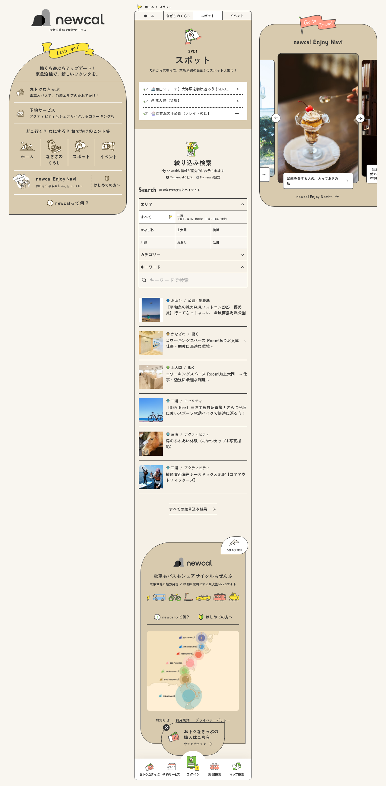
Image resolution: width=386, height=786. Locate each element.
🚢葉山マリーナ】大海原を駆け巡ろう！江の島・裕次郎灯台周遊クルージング (197, 88)
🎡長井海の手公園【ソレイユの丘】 (181, 113)
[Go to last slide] (275, 118)
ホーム (149, 7)
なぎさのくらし (178, 15)
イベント (237, 15)
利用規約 (182, 720)
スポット (208, 15)
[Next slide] (360, 118)
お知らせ (162, 720)
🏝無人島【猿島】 (166, 100)
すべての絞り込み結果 (188, 508)
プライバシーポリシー (212, 720)
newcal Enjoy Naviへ (314, 196)
